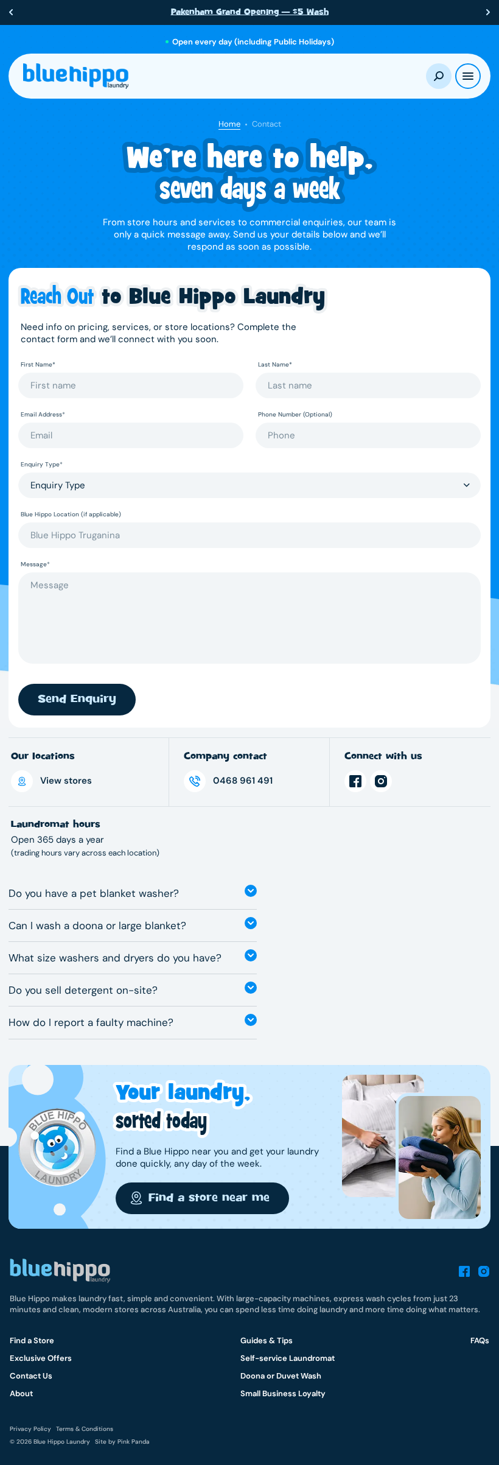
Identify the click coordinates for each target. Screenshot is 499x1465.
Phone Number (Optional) (295, 414)
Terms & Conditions (84, 1429)
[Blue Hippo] (75, 76)
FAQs (479, 1340)
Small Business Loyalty (283, 1393)
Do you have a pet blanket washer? (94, 893)
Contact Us (31, 1376)
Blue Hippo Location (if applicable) (71, 514)
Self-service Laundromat (287, 1358)
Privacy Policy (30, 1429)
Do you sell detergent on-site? (83, 990)
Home (229, 124)
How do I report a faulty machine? (91, 1022)
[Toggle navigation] (468, 76)
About (21, 1393)
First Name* (38, 364)
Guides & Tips (266, 1340)
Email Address (43, 414)
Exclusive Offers (41, 1358)
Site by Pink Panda (122, 1442)
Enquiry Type (42, 464)
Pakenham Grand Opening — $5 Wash (250, 12)
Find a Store (32, 1340)
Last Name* (275, 364)
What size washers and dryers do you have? (115, 957)
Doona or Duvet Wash (280, 1376)
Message (35, 564)
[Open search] (439, 76)
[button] (11, 12)
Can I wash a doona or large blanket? (97, 925)
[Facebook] (355, 781)
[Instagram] (381, 781)
